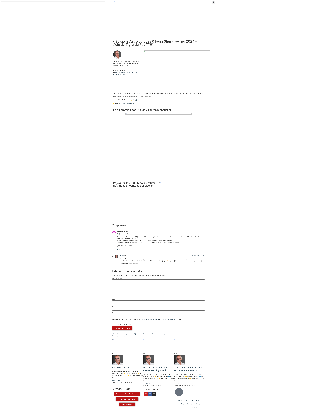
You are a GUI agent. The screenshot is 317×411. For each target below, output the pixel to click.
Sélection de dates (131, 72)
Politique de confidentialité (150, 319)
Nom (114, 299)
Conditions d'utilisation (168, 319)
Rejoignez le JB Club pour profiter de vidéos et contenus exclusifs (134, 184)
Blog (187, 400)
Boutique (190, 404)
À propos (186, 408)
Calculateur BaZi (197, 400)
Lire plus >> (116, 380)
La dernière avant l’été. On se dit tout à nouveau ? (188, 369)
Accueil (180, 400)
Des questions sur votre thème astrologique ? (156, 369)
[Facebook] (150, 394)
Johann (122, 255)
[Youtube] (146, 394)
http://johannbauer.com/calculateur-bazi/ (145, 100)
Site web (115, 312)
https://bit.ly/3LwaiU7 (128, 103)
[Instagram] (154, 394)
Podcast (198, 404)
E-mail (114, 306)
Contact (194, 408)
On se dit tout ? (120, 367)
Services (181, 404)
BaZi (116, 72)
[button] (53, 1)
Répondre (119, 249)
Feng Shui (122, 72)
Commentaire (117, 278)
